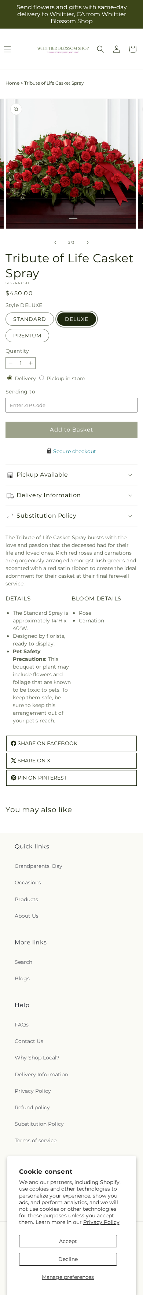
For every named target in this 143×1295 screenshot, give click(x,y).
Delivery (26, 378)
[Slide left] (55, 242)
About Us (26, 916)
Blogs (22, 978)
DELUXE (76, 319)
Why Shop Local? (37, 1057)
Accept (68, 1241)
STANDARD (29, 319)
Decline (68, 1259)
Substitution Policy (39, 1124)
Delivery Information (41, 1074)
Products (26, 899)
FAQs (22, 1024)
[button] (100, 49)
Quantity (17, 351)
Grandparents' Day (38, 866)
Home (12, 83)
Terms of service (35, 1140)
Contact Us (29, 1041)
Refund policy (32, 1107)
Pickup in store (66, 378)
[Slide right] (88, 242)
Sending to (31, 392)
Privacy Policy (101, 1222)
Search (23, 962)
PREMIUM (27, 335)
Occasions (28, 882)
